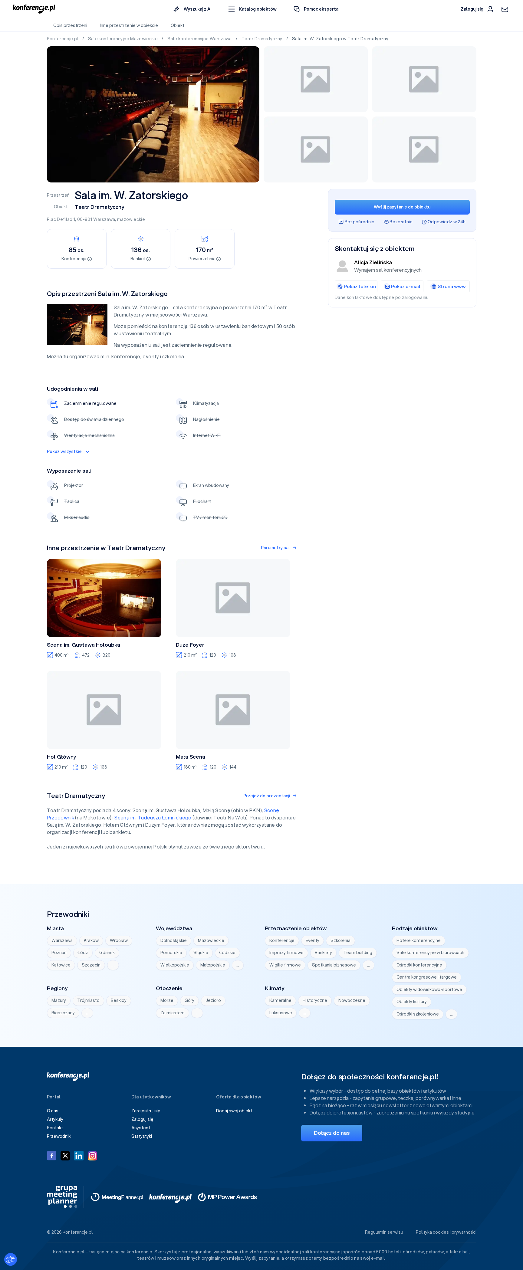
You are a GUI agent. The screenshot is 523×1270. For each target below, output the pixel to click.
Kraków (91, 940)
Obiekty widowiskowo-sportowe (429, 989)
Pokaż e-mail (405, 286)
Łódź (83, 953)
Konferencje (281, 940)
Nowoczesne (351, 1000)
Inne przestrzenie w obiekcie (129, 25)
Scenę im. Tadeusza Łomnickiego (153, 817)
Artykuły (55, 1119)
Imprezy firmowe (286, 953)
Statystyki (141, 1136)
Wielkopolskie (174, 965)
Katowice (61, 965)
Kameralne (280, 1000)
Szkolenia (340, 940)
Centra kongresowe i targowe (426, 977)
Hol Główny (61, 756)
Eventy (312, 940)
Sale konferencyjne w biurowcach (430, 953)
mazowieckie (131, 219)
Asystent (140, 1128)
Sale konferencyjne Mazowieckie (123, 39)
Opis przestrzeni (70, 25)
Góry (189, 1000)
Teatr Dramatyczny (262, 39)
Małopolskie (212, 965)
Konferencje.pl (63, 39)
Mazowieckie (211, 940)
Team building (357, 953)
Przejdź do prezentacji (266, 796)
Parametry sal (275, 548)
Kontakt (55, 1128)
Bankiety (323, 953)
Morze (166, 1000)
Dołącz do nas (332, 1133)
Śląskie (200, 953)
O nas (52, 1111)
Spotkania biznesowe (334, 965)
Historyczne (315, 1000)
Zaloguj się (142, 1119)
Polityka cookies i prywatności (446, 1232)
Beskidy (119, 1000)
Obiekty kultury (411, 1002)
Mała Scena (190, 756)
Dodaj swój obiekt (234, 1111)
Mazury (58, 1000)
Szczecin (91, 965)
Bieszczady (63, 1013)
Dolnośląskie (173, 940)
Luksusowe (280, 1013)
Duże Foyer (190, 644)
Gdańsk (107, 953)
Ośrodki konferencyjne (419, 965)
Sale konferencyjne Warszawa (200, 39)
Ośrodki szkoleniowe (417, 1014)
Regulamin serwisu (384, 1232)
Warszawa (104, 219)
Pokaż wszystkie (64, 451)
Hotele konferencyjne (418, 940)
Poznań (59, 953)
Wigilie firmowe (285, 965)
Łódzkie (227, 953)
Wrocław (119, 940)
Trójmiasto (88, 1000)
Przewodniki (59, 1136)
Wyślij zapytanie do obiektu (402, 207)
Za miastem (172, 1013)
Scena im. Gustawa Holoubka (83, 644)
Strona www (452, 286)
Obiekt (177, 25)
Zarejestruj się (145, 1111)
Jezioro (213, 1000)
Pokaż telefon (360, 286)
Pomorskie (171, 953)
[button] (252, 9)
